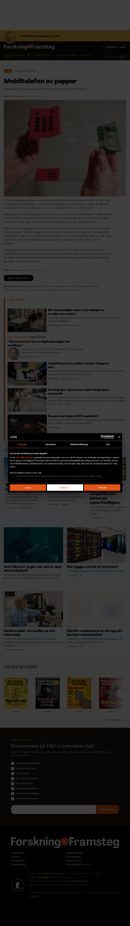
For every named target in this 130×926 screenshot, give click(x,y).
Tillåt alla (102, 488)
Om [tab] (107, 444)
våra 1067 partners (25, 457)
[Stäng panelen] (119, 437)
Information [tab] (50, 444)
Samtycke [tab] (22, 444)
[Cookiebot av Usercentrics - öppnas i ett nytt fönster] (103, 437)
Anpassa (63, 488)
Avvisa (28, 488)
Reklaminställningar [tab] (79, 444)
